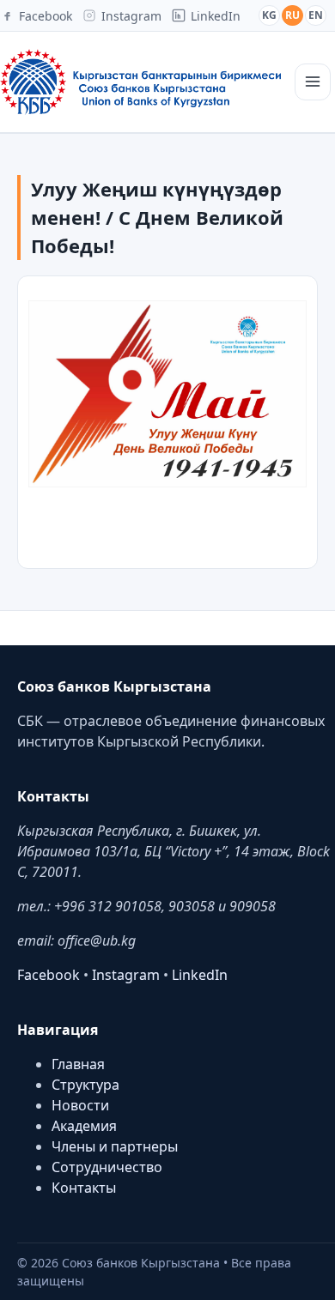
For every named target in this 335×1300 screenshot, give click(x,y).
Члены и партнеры (115, 1146)
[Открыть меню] (313, 81)
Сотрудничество (107, 1167)
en (315, 15)
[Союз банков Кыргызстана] (140, 82)
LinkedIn (200, 974)
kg (269, 15)
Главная (78, 1064)
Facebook (48, 974)
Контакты (84, 1187)
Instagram (126, 974)
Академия (84, 1125)
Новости (80, 1105)
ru (292, 15)
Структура (85, 1084)
